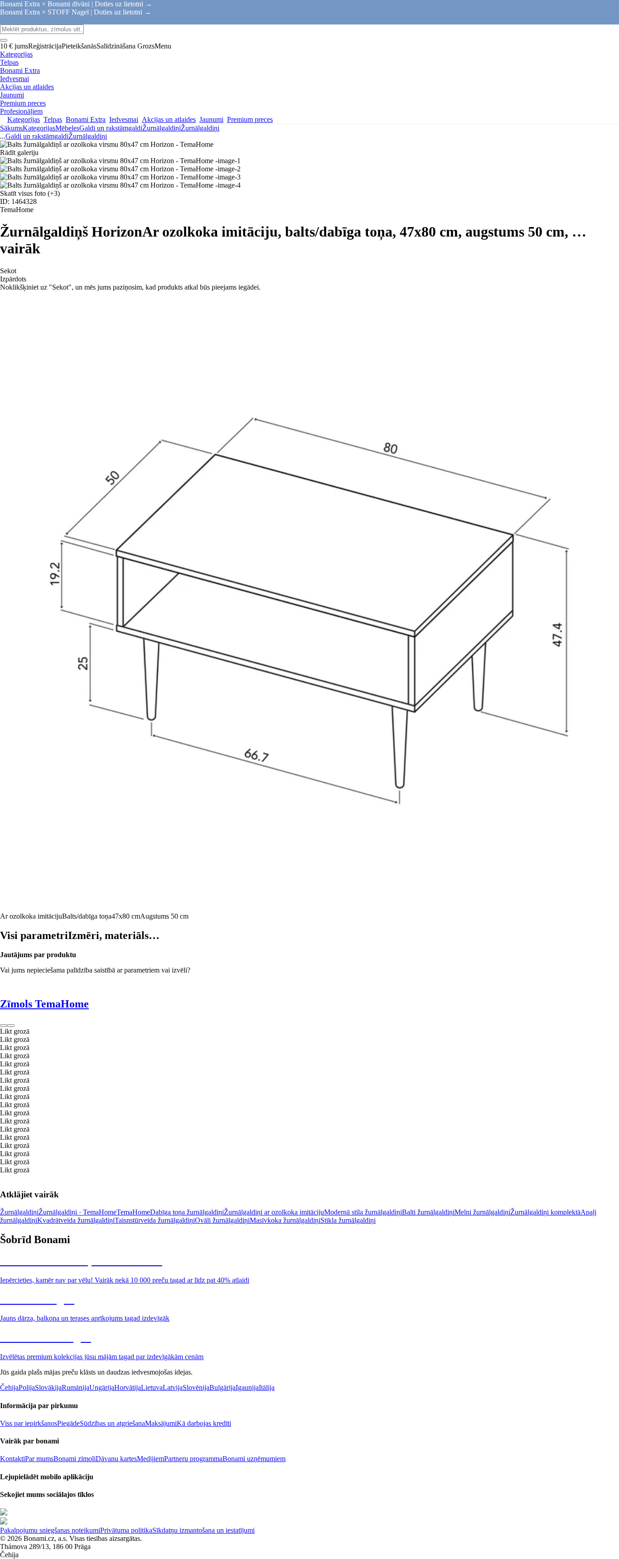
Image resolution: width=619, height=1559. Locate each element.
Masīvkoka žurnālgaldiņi (285, 1220)
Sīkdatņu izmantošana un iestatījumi (203, 1530)
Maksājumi (161, 1423)
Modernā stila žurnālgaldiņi (363, 1212)
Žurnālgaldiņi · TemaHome (77, 1212)
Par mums (39, 1458)
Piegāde (68, 1423)
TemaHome (133, 1212)
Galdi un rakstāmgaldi (110, 128)
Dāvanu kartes (116, 1458)
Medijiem (150, 1458)
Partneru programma (193, 1458)
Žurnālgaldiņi (200, 128)
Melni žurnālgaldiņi (482, 1212)
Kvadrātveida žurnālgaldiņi (76, 1220)
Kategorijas (39, 128)
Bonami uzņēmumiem (253, 1458)
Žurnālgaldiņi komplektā (545, 1212)
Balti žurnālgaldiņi (428, 1212)
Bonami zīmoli (74, 1458)
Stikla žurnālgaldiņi (348, 1220)
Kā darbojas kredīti (204, 1423)
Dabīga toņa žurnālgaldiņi (187, 1212)
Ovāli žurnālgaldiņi (222, 1220)
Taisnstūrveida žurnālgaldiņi (155, 1220)
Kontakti (12, 1458)
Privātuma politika (126, 1530)
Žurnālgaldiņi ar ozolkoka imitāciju (274, 1212)
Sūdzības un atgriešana (112, 1423)
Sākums (11, 128)
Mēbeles (67, 128)
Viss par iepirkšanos (28, 1423)
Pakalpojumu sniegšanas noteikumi (50, 1530)
